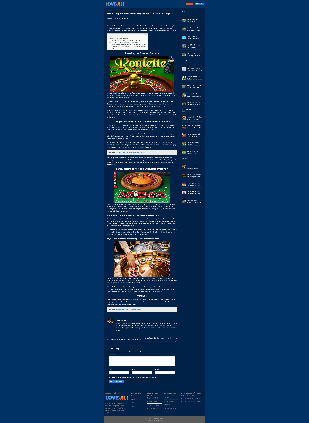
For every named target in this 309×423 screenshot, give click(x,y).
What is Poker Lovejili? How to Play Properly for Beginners (194, 176)
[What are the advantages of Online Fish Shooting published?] (184, 54)
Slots (184, 60)
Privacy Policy (147, 418)
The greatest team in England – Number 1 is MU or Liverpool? (194, 201)
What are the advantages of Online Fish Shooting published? (194, 55)
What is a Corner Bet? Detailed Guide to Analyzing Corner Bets (193, 152)
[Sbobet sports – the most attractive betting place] (184, 184)
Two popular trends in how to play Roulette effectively (124, 40)
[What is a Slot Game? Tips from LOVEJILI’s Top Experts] (184, 103)
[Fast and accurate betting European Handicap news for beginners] (184, 167)
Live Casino (110, 10)
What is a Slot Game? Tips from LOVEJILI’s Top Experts (193, 104)
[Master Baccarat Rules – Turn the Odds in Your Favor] (184, 135)
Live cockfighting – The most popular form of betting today (194, 86)
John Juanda (124, 18)
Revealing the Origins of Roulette (118, 38)
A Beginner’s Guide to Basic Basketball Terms (194, 69)
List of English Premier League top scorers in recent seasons (194, 95)
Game (179, 4)
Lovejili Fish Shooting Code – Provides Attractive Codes (193, 46)
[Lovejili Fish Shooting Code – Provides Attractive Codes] (184, 46)
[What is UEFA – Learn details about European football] (184, 192)
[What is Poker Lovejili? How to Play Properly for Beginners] (184, 175)
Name (111, 369)
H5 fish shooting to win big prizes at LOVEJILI (194, 29)
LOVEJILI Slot (163, 4)
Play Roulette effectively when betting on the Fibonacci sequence (129, 46)
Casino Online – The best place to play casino (194, 118)
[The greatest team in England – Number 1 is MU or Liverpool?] (184, 201)
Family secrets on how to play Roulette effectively (123, 42)
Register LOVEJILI (131, 4)
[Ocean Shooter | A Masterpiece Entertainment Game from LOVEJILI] (184, 20)
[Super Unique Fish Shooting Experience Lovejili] (184, 37)
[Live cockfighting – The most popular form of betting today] (184, 86)
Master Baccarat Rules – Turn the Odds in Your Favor (194, 135)
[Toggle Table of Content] (145, 35)
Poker (184, 158)
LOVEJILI (136, 30)
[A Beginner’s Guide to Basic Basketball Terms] (184, 69)
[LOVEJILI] (114, 4)
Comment (112, 355)
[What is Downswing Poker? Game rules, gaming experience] (184, 144)
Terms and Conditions (159, 418)
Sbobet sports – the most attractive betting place (194, 184)
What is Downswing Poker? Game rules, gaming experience (193, 144)
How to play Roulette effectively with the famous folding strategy (129, 44)
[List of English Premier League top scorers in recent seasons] (184, 95)
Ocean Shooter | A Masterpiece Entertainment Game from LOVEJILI (193, 20)
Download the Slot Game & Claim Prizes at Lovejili (125, 339)
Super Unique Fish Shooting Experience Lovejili (193, 38)
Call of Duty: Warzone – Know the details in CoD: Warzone (194, 127)
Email (134, 369)
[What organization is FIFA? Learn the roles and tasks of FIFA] (184, 78)
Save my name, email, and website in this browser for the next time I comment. (134, 377)
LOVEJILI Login (153, 4)
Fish (184, 11)
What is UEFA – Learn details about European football (194, 193)
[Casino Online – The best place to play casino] (184, 118)
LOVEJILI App (143, 4)
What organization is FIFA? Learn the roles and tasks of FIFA (194, 78)
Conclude (111, 48)
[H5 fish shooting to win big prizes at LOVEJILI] (184, 29)
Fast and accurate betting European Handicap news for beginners (192, 167)
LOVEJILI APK (172, 4)
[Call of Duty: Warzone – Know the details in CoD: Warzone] (184, 127)
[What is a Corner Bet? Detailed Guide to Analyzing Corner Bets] (184, 152)
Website (157, 369)
